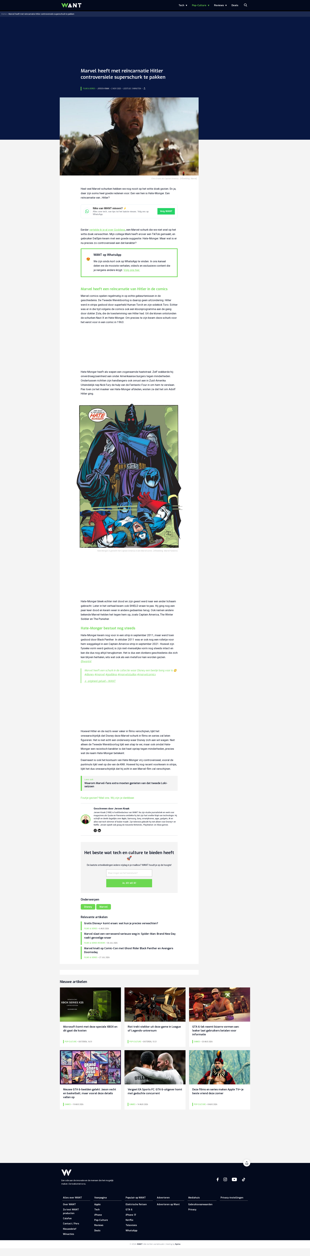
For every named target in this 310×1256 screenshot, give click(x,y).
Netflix (129, 1220)
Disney (88, 906)
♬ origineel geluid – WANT (100, 681)
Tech (181, 5)
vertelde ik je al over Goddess (107, 229)
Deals (235, 5)
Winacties (68, 1234)
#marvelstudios (127, 674)
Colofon (67, 1218)
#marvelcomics (146, 674)
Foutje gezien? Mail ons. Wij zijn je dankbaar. (108, 797)
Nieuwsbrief (69, 1229)
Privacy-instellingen (232, 1197)
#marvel (99, 674)
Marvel (103, 906)
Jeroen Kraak (103, 88)
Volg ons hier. (132, 270)
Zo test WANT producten (71, 1211)
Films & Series (89, 88)
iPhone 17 (131, 1214)
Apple (97, 1204)
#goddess (111, 674)
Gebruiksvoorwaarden (200, 1204)
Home (4, 14)
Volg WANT (166, 211)
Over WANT (69, 1204)
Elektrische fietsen (136, 1204)
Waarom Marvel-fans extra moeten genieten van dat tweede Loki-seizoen (125, 785)
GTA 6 (129, 1209)
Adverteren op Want (168, 1204)
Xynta (177, 1244)
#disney (89, 674)
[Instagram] (95, 830)
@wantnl (86, 661)
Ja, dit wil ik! (129, 883)
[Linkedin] (99, 830)
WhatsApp (131, 1230)
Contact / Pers (71, 1223)
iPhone (98, 1214)
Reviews (219, 5)
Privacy (192, 1209)
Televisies (131, 1225)
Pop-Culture (199, 5)
